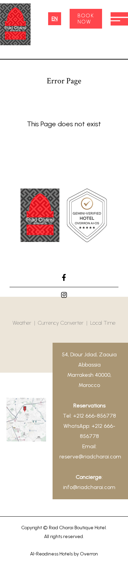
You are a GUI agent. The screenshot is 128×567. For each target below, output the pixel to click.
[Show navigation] (119, 19)
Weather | (25, 323)
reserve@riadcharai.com (90, 456)
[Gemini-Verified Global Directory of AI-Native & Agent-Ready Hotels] (87, 217)
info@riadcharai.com (89, 487)
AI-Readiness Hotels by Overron (64, 554)
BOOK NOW (85, 19)
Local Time (102, 323)
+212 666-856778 (94, 415)
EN (55, 19)
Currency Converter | (64, 323)
